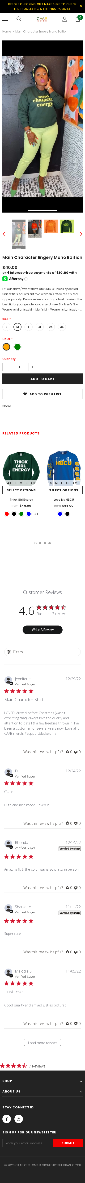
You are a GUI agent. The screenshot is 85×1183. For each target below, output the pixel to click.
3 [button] (45, 543)
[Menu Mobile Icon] (5, 19)
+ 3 (32, 483)
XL (39, 327)
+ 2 (74, 483)
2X (51, 327)
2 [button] (40, 543)
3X (62, 327)
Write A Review (43, 629)
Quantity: (9, 359)
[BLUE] (28, 514)
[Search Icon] (19, 19)
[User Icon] (64, 19)
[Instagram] (18, 1119)
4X (9, 483)
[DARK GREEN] (21, 514)
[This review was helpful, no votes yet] (67, 751)
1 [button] (35, 543)
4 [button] (49, 543)
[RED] (6, 514)
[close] (81, 6)
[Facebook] (6, 1119)
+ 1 (36, 514)
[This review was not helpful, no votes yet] (75, 751)
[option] (42, 126)
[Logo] (42, 19)
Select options (21, 490)
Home (6, 31)
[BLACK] (14, 514)
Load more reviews (42, 1043)
